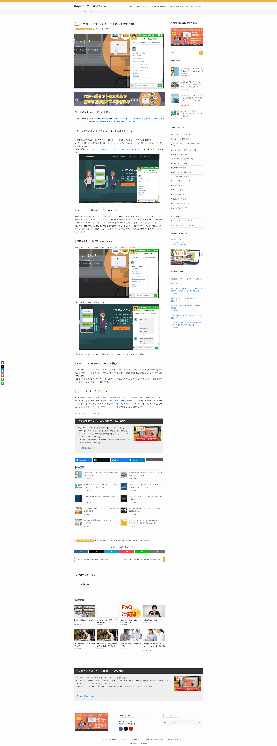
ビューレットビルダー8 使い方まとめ (186, 144)
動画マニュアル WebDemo (90, 6)
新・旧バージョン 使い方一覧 (183, 225)
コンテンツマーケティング (116, 540)
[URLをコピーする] (157, 551)
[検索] (202, 1)
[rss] (199, 1)
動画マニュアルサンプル (183, 159)
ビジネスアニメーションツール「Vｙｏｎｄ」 (117, 149)
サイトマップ (123, 739)
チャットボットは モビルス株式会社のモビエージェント (109, 397)
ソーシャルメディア (181, 203)
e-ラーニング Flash (181, 181)
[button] (81, 551)
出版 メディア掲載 (181, 163)
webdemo (85, 584)
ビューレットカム (177, 239)
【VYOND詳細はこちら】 (88, 448)
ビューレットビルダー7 (179, 244)
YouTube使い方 (179, 194)
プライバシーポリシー (137, 739)
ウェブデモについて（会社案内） (106, 739)
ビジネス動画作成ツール (173, 739)
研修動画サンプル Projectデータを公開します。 (186, 280)
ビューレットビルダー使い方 (182, 221)
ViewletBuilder (177, 216)
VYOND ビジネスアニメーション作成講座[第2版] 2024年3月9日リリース (192, 71)
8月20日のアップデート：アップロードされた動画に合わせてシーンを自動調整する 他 (187, 290)
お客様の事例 (179, 168)
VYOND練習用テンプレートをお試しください (186, 315)
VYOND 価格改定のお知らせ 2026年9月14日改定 (186, 307)
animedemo (178, 272)
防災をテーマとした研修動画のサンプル (185, 298)
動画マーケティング (181, 185)
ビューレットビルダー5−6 (179, 242)
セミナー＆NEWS (181, 139)
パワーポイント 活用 (182, 172)
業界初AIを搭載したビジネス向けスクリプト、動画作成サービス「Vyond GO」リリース (191, 84)
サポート (128, 540)
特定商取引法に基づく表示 (154, 739)
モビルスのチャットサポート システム (101, 407)
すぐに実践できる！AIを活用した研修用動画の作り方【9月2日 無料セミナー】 (186, 324)
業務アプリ (147, 540)
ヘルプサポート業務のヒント (84, 29)
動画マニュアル (137, 540)
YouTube (178, 190)
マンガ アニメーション (183, 134)
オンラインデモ (101, 540)
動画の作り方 (179, 199)
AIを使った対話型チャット (125, 401)
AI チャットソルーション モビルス (90, 413)
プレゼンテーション (181, 176)
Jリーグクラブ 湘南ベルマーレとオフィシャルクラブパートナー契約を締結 (192, 113)
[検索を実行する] (201, 53)
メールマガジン (180, 208)
